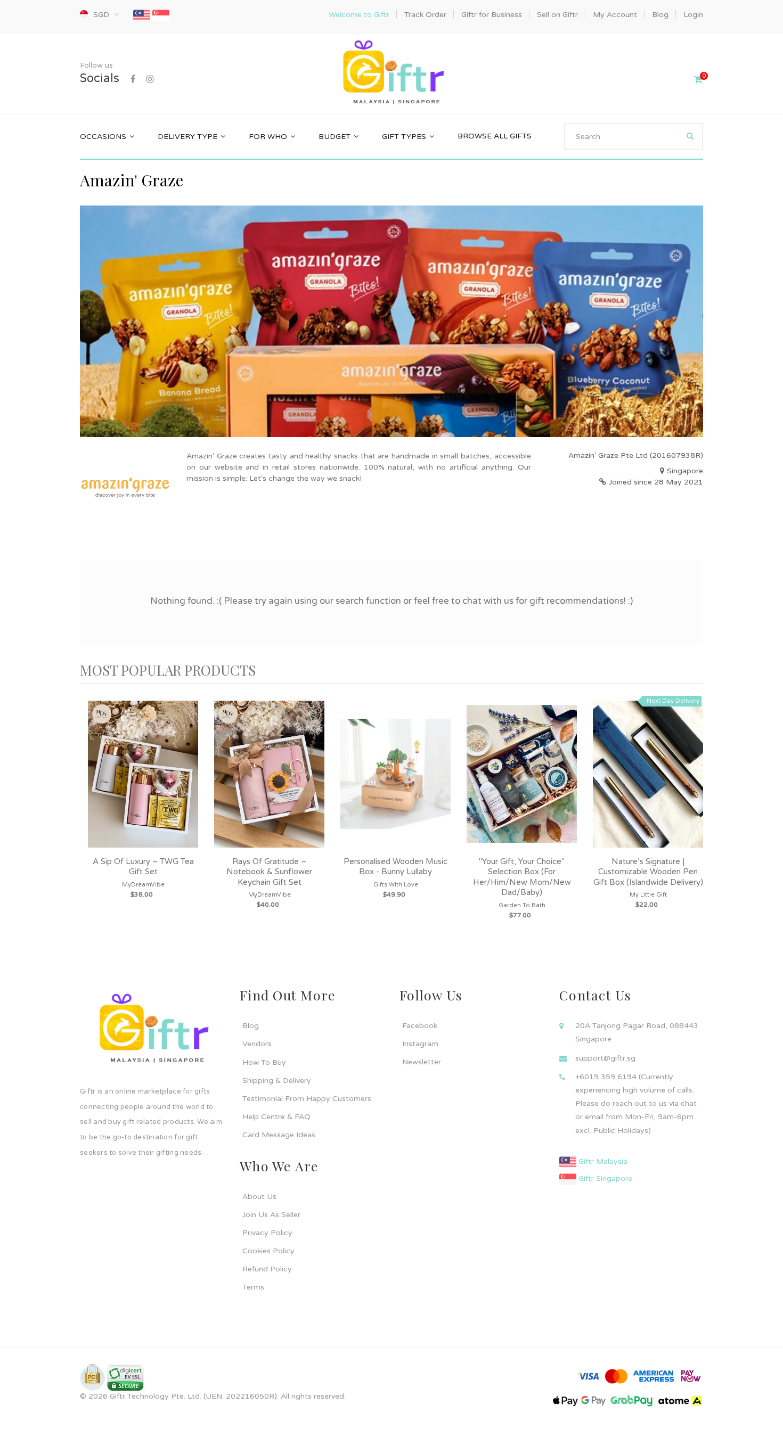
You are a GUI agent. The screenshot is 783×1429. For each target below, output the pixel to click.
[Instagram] (150, 79)
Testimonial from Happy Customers (306, 1098)
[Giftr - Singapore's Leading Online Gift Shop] (391, 73)
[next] (692, 823)
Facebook (419, 1025)
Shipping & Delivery (276, 1080)
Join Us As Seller (271, 1214)
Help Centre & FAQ (276, 1116)
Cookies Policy (268, 1250)
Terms (253, 1287)
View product (143, 785)
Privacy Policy (267, 1232)
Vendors (257, 1043)
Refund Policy (267, 1269)
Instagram (420, 1043)
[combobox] (633, 136)
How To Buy (264, 1062)
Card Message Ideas (278, 1134)
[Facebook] (132, 79)
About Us (259, 1196)
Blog (250, 1025)
